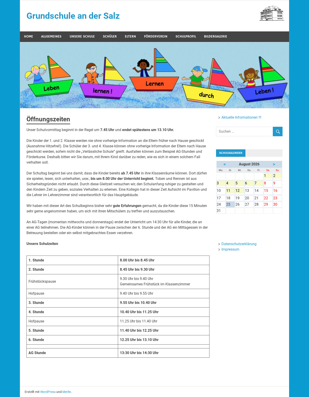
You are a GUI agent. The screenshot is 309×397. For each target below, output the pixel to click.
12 (239, 190)
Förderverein (155, 36)
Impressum (230, 249)
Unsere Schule (82, 36)
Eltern (130, 36)
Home (28, 36)
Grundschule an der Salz (73, 16)
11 (230, 190)
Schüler (110, 36)
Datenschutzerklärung (239, 244)
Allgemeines (51, 36)
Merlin (66, 392)
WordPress (48, 392)
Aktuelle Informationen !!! (241, 117)
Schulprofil (186, 36)
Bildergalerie (215, 36)
